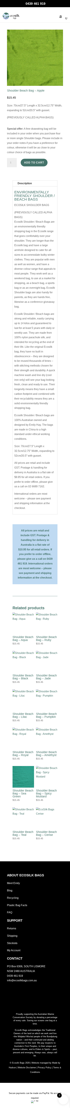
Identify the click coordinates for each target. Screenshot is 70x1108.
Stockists (12, 943)
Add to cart (34, 162)
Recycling (13, 897)
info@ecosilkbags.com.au (22, 980)
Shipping (12, 935)
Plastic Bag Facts (17, 905)
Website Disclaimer (27, 1067)
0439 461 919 (15, 975)
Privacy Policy (44, 1067)
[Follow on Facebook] (8, 988)
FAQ (9, 912)
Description (25, 183)
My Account (13, 950)
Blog (9, 890)
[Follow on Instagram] (14, 988)
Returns (11, 928)
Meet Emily (13, 883)
